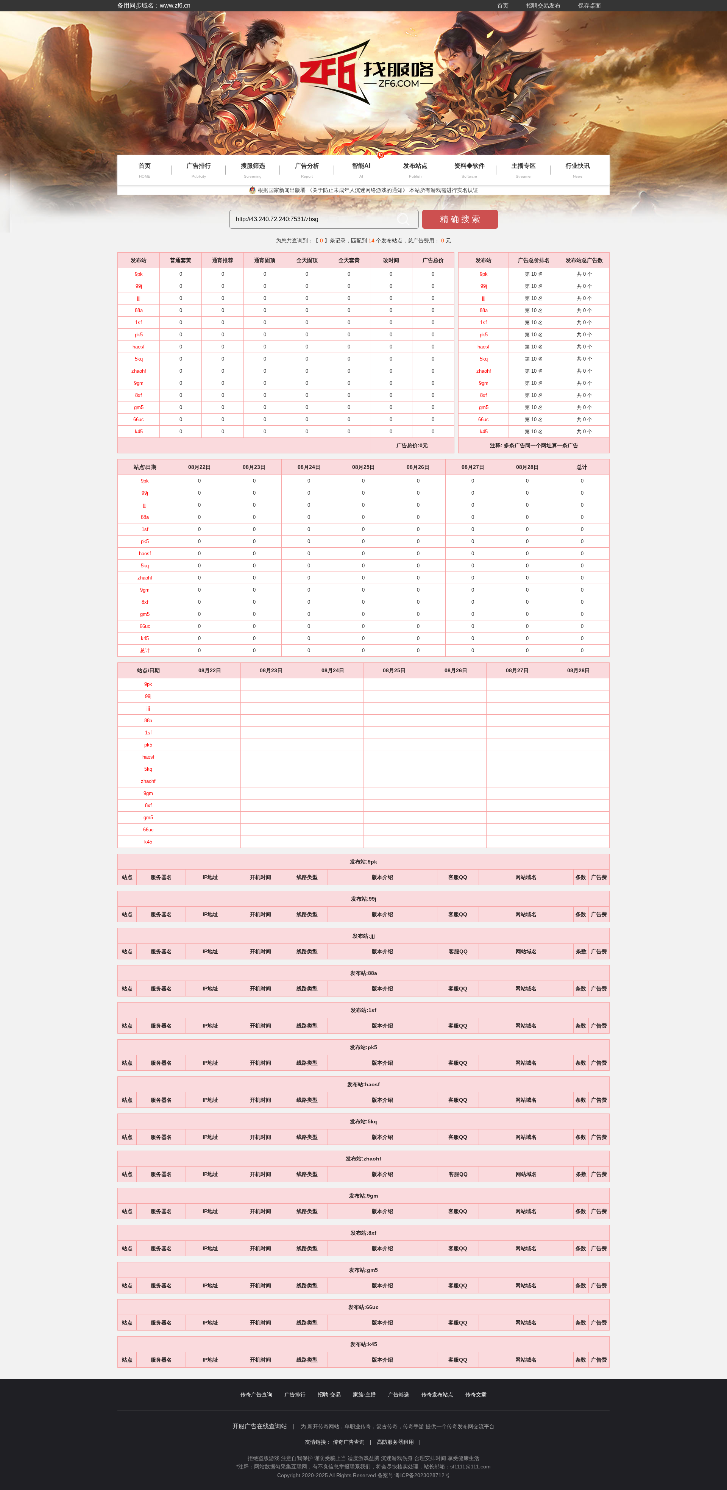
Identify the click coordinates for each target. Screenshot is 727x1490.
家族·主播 (364, 1395)
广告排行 (295, 1395)
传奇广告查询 (256, 1395)
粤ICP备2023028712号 (422, 1475)
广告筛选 (398, 1395)
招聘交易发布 (543, 5)
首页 (503, 5)
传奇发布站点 (437, 1395)
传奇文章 (476, 1395)
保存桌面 (589, 5)
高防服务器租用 (399, 1442)
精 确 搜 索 (460, 219)
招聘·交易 (329, 1395)
